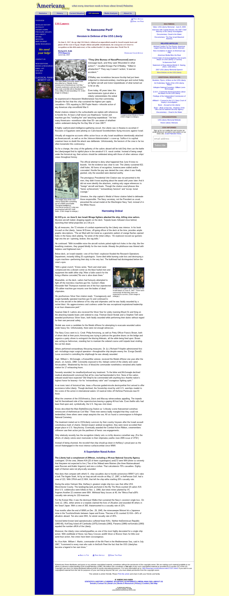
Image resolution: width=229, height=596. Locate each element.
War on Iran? (41, 41)
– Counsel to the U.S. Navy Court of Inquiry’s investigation (169, 101)
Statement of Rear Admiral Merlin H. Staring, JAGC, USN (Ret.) (169, 66)
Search (39, 73)
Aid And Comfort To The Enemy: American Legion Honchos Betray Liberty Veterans (169, 47)
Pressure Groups (44, 32)
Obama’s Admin (42, 30)
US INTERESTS (130, 581)
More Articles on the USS (169, 72)
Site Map (39, 71)
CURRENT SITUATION (114, 581)
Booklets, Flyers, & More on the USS (169, 80)
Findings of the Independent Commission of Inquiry (169, 97)
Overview (40, 20)
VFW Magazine (64, 53)
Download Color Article (133, 53)
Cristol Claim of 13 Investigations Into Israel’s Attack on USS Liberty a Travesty (169, 58)
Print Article (138, 19)
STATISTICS (89, 581)
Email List (40, 68)
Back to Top (84, 555)
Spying (39, 37)
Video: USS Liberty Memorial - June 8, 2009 (169, 27)
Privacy (138, 583)
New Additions (42, 63)
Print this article (123, 574)
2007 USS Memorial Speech (169, 70)
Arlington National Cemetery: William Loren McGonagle (169, 88)
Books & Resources (44, 66)
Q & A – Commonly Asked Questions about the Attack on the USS (169, 92)
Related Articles (169, 43)
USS (41, 34)
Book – (169, 105)
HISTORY (99, 581)
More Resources (43, 44)
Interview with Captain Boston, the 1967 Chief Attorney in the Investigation (169, 30)
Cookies (145, 583)
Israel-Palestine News (173, 134)
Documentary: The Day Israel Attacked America (169, 38)
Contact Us (40, 59)
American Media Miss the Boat (169, 55)
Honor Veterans (169, 123)
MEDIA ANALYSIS (145, 581)
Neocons (39, 39)
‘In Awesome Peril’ (169, 62)
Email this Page (138, 21)
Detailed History (43, 25)
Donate (93, 583)
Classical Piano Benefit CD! (44, 78)
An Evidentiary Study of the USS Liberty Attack (169, 83)
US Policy (40, 27)
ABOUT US (158, 581)
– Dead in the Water (169, 112)
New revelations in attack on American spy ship (169, 51)
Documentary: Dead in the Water (169, 34)
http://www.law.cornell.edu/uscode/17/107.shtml (160, 568)
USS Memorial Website (169, 120)
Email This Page (116, 555)
